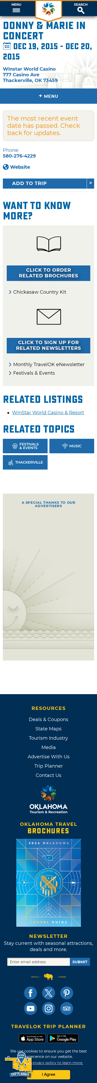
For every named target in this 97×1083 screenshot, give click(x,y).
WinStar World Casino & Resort (48, 413)
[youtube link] (30, 1008)
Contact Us (48, 775)
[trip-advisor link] (66, 1008)
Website (20, 167)
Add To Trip (29, 183)
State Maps (48, 729)
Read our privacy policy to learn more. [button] (48, 1062)
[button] (16, 8)
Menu (16, 4)
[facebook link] (30, 992)
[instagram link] (48, 1008)
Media (48, 747)
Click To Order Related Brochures (48, 273)
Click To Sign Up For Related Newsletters (48, 345)
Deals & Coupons (48, 719)
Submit (79, 962)
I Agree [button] (48, 1074)
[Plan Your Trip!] (19, 1064)
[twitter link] (48, 992)
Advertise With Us (49, 757)
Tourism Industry (48, 738)
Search (81, 4)
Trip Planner (48, 766)
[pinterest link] (66, 992)
